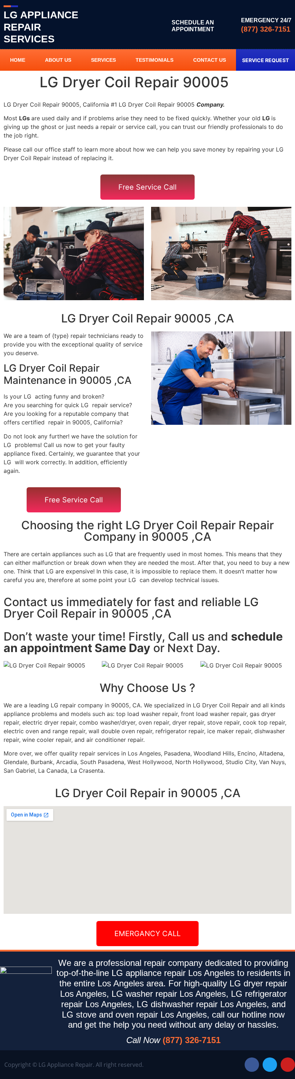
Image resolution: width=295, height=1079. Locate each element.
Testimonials (154, 60)
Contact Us (209, 60)
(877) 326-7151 (265, 29)
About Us (58, 60)
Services (103, 60)
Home (17, 60)
